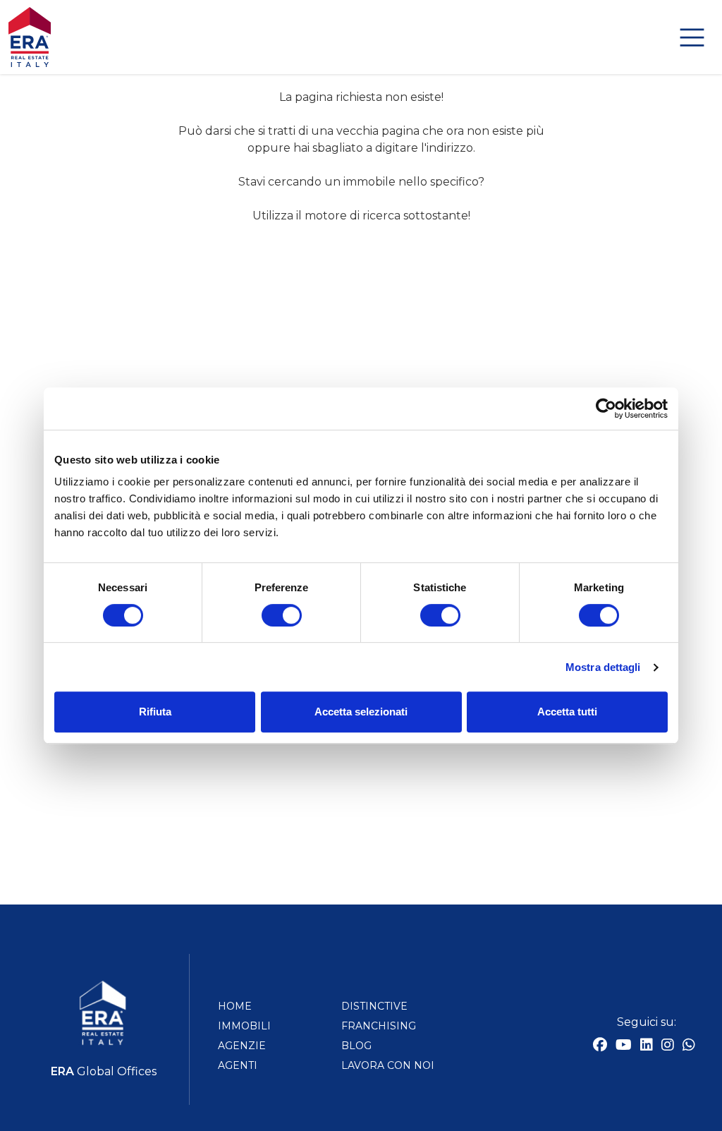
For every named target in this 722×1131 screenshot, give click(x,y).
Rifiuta (155, 712)
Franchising (378, 1026)
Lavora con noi (387, 1065)
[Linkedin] (646, 1046)
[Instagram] (667, 1046)
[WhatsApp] (689, 1046)
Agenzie (242, 1045)
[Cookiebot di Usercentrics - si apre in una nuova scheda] (606, 408)
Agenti (237, 1065)
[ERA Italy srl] (361, 36)
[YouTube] (624, 1046)
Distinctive (374, 1006)
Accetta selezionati (361, 712)
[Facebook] (600, 1046)
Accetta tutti (567, 712)
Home (235, 1006)
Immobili (244, 1026)
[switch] (282, 615)
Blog (356, 1045)
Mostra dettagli (603, 667)
